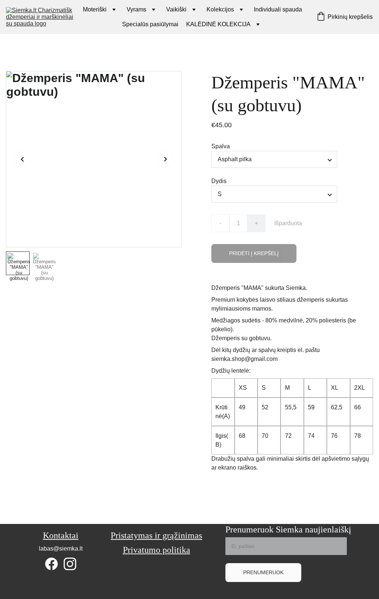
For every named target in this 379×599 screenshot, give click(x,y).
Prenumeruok (263, 572)
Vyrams (136, 9)
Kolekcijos (220, 9)
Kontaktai (60, 535)
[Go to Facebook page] (51, 564)
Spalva (220, 146)
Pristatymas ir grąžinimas (156, 535)
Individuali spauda (278, 9)
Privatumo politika (156, 550)
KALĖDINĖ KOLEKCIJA (218, 24)
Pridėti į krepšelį (254, 253)
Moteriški (95, 9)
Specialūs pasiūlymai (150, 24)
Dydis (219, 181)
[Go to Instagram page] (70, 564)
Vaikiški (176, 9)
